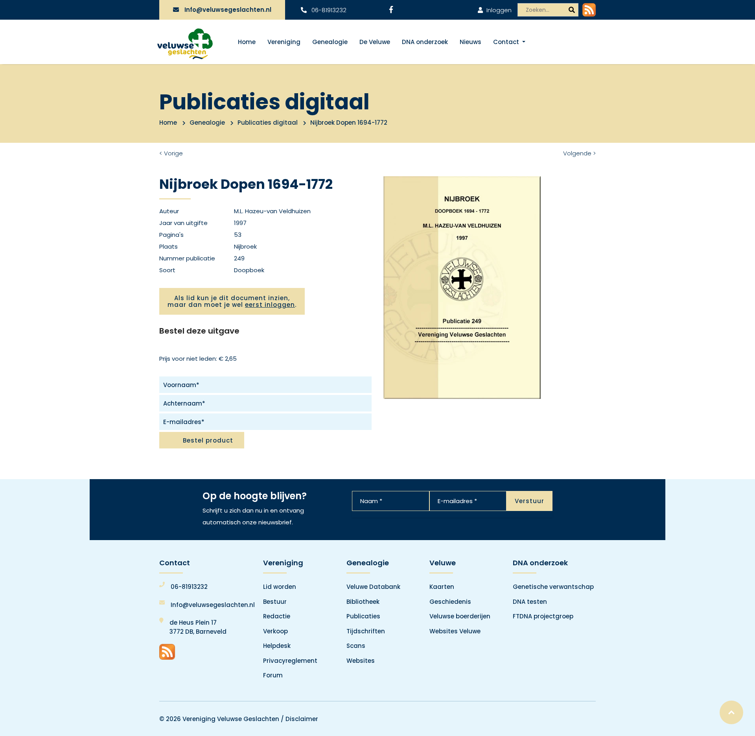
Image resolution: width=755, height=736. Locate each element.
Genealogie (330, 42)
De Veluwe (374, 42)
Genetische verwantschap (553, 587)
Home (247, 42)
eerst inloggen (270, 305)
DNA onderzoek (425, 42)
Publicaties (363, 616)
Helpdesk (277, 646)
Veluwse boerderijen (459, 616)
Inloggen (498, 10)
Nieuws (470, 42)
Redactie (276, 616)
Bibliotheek (362, 602)
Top (731, 712)
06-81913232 (328, 10)
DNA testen (530, 602)
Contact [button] (507, 42)
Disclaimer (301, 719)
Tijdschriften (365, 631)
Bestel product (208, 440)
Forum (273, 675)
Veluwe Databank (373, 587)
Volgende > (579, 153)
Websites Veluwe (455, 631)
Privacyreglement (290, 661)
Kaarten (441, 587)
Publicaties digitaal (268, 122)
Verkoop (275, 631)
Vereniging (283, 42)
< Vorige (171, 153)
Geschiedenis (450, 602)
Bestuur (275, 602)
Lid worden (279, 587)
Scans (355, 646)
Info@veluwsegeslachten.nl (227, 10)
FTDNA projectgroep (543, 616)
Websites (360, 661)
